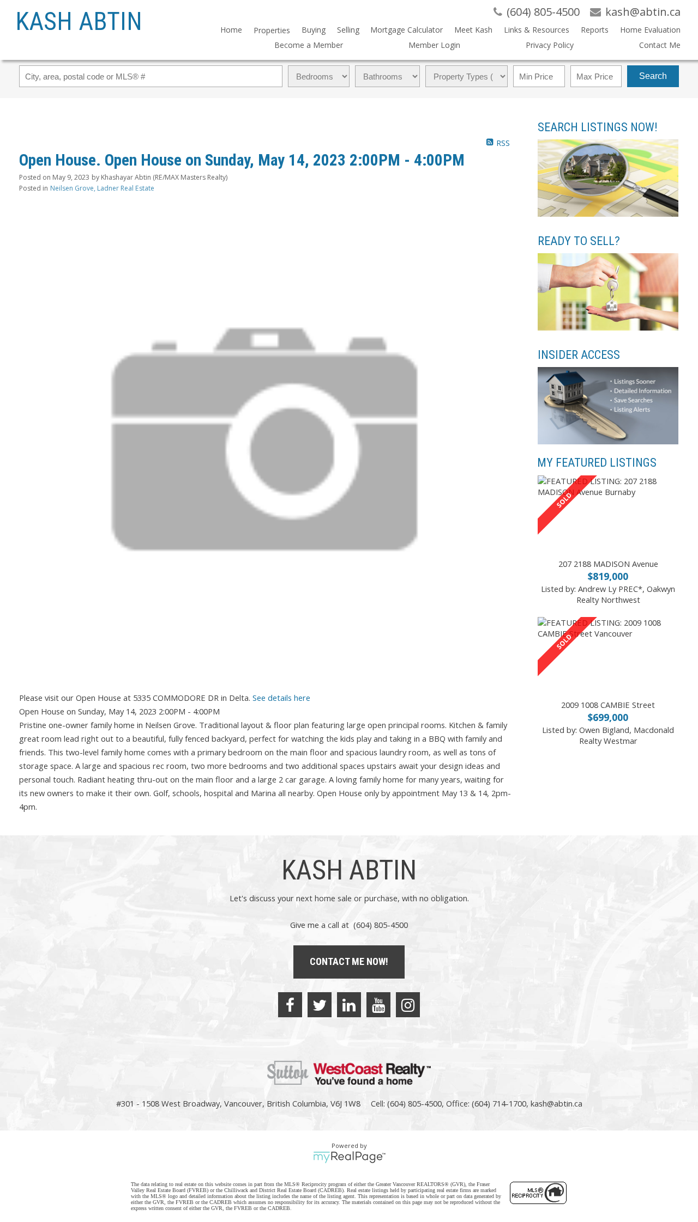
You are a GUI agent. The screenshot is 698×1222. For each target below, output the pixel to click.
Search (653, 76)
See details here (281, 697)
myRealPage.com (349, 1157)
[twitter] (320, 1004)
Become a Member (308, 45)
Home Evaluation (650, 30)
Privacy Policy (550, 45)
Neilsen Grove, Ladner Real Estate (102, 188)
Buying (314, 30)
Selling (348, 30)
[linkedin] (349, 1004)
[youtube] (378, 1004)
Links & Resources (536, 30)
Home (231, 30)
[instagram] (408, 1004)
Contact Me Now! (349, 961)
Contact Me (660, 45)
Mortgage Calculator (406, 30)
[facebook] (290, 1004)
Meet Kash (473, 30)
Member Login (434, 45)
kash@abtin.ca (556, 1103)
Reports (595, 30)
